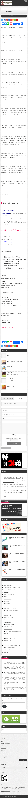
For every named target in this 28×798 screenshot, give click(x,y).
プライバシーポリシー (5, 752)
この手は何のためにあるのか (12, 374)
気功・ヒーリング (8, 622)
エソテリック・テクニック (9, 619)
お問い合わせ (3, 750)
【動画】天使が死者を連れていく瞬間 (14, 361)
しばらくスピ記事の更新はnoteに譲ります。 (10, 492)
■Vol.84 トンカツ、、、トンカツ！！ (14, 386)
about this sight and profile (5, 743)
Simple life (6, 603)
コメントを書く (18, 15)
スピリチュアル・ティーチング (9, 608)
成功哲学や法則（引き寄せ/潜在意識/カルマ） (11, 645)
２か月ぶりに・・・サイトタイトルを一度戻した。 (11, 490)
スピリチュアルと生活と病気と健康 (11, 610)
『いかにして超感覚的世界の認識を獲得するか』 (13, 631)
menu (26, 1)
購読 (4, 706)
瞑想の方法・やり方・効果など (10, 624)
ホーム (2, 741)
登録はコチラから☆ (11, 230)
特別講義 (2, 745)
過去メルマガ (7, 615)
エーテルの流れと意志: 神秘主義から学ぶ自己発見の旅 (12, 486)
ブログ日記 (11, 15)
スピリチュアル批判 (7, 626)
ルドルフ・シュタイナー (8, 629)
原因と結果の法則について (9, 647)
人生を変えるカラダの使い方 (12, 367)
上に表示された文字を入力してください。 (14, 438)
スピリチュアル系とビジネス (8, 594)
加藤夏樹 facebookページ (5, 791)
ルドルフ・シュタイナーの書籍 (10, 638)
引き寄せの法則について (9, 649)
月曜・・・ (9, 355)
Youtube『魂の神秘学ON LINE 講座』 (10, 589)
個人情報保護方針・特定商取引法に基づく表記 (11, 587)
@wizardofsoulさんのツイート (7, 729)
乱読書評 (5, 652)
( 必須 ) (5, 410)
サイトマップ (3, 748)
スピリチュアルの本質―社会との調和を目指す (10, 484)
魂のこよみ (7, 633)
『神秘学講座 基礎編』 (8, 640)
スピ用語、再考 (6, 582)
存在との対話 (6, 592)
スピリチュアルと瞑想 (7, 585)
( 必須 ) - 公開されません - (8, 414)
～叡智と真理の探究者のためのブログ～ (11, 796)
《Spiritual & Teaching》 (5, 787)
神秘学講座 (5, 596)
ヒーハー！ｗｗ (10, 380)
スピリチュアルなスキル (8, 617)
